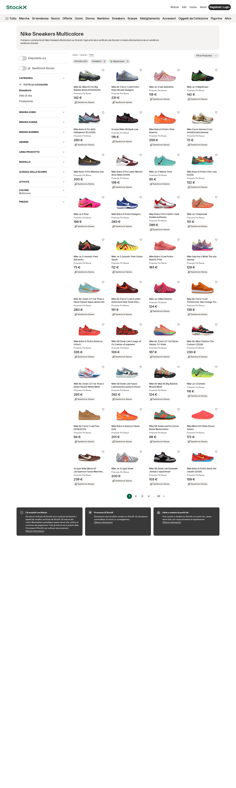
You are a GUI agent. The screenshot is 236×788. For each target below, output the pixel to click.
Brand (83, 54)
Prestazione (26, 101)
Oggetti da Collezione (193, 18)
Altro (228, 18)
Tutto (13, 18)
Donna (90, 18)
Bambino (103, 18)
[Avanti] (164, 496)
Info (185, 7)
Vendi (203, 7)
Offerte (67, 18)
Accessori (169, 18)
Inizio (75, 54)
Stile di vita (25, 95)
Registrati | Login (220, 7)
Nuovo (55, 18)
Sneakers (118, 18)
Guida (193, 7)
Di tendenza (40, 18)
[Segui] (103, 70)
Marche (24, 18)
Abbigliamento (150, 18)
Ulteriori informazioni (52, 531)
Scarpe (132, 18)
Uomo (79, 18)
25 (158, 496)
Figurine (216, 18)
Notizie (175, 7)
